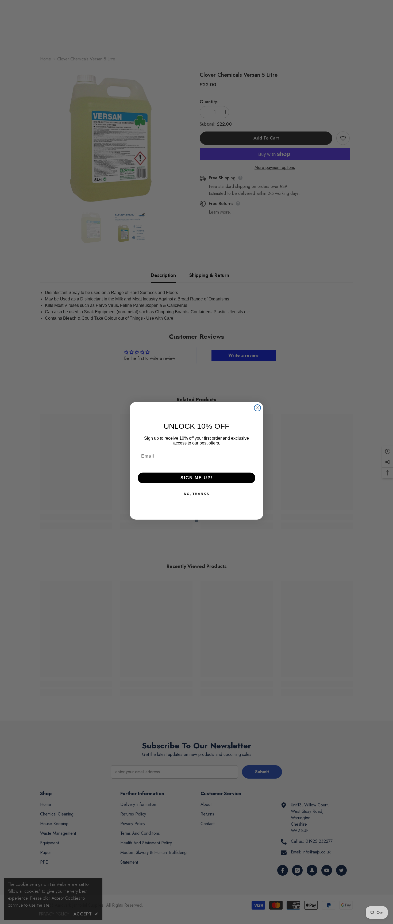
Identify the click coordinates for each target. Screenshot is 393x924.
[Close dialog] (257, 408)
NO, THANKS (196, 494)
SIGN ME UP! (196, 477)
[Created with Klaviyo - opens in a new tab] (196, 521)
